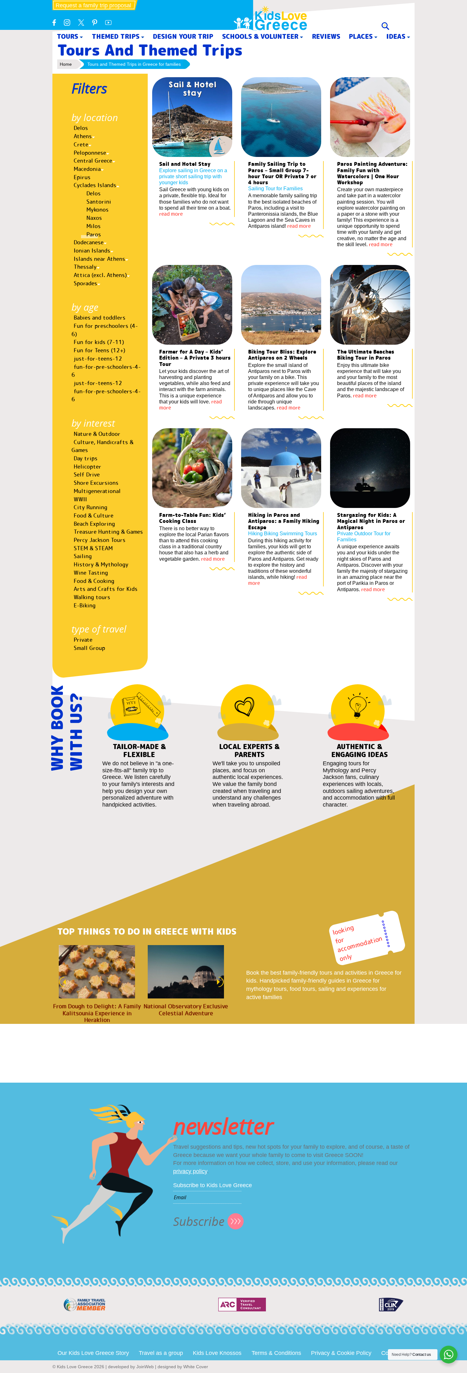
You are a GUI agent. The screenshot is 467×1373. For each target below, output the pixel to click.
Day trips (86, 458)
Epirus (82, 177)
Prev (61, 982)
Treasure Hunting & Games (108, 532)
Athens (83, 136)
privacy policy (190, 1171)
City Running (90, 507)
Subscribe (199, 1221)
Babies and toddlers (99, 317)
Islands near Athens (99, 259)
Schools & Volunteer (260, 36)
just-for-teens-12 (98, 358)
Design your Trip (183, 36)
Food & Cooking (94, 581)
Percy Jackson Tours (99, 540)
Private (83, 640)
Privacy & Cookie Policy (341, 1353)
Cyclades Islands (95, 185)
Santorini (98, 202)
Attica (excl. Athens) (100, 275)
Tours (67, 36)
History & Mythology (101, 564)
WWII (80, 499)
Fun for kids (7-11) (99, 342)
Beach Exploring (94, 524)
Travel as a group (161, 1353)
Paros (93, 234)
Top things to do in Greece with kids (147, 931)
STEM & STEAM (93, 548)
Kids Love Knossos (217, 1353)
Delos (81, 128)
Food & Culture (93, 515)
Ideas (395, 36)
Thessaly (85, 267)
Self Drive (87, 474)
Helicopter (87, 466)
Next (222, 982)
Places (361, 36)
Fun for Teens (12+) (99, 350)
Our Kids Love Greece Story (93, 1353)
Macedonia (87, 169)
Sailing (83, 556)
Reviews (326, 36)
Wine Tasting (91, 573)
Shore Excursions (96, 483)
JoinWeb (145, 1366)
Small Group (89, 648)
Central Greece (93, 161)
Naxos (94, 218)
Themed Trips (115, 36)
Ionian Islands (92, 250)
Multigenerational (97, 491)
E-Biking (85, 605)
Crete (81, 144)
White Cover (195, 1366)
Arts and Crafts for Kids (106, 589)
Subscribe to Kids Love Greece (212, 1185)
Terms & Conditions (276, 1353)
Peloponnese (90, 153)
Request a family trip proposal (93, 5)
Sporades (85, 283)
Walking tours (92, 597)
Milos (93, 226)
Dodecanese (89, 242)
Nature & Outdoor (97, 434)
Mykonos (97, 209)
